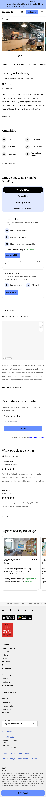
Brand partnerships (9, 692)
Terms (13, 753)
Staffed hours (7, 89)
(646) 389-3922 (8, 737)
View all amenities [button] (9, 163)
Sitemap (34, 759)
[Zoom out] (41, 329)
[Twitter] (26, 610)
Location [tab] (32, 64)
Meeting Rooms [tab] (23, 202)
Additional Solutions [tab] (23, 209)
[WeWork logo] (7, 12)
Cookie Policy (23, 753)
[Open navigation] (42, 12)
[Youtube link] (3, 610)
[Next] (5, 4)
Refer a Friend (7, 685)
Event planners (8, 689)
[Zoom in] (41, 324)
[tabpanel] (23, 41)
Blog (3, 665)
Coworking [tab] (23, 196)
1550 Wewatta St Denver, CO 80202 (15, 316)
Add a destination (12, 416)
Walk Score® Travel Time (36, 437)
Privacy (4, 753)
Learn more (20, 6)
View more (6, 117)
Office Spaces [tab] (18, 64)
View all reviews (8, 517)
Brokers (5, 679)
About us (5, 651)
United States (19, 603)
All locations (7, 603)
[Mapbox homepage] (7, 358)
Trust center (7, 668)
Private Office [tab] (23, 190)
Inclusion (5, 655)
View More (40, 481)
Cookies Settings (8, 759)
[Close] (42, 4)
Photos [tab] (5, 64)
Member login (7, 706)
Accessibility (23, 759)
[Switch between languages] (22, 12)
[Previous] (3, 4)
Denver (29, 603)
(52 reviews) (13, 456)
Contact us (6, 703)
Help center (6, 709)
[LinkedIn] (33, 610)
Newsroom (6, 662)
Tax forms (5, 713)
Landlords (6, 682)
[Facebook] (10, 610)
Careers (5, 658)
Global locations (8, 648)
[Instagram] (18, 610)
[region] (23, 340)
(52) (9, 84)
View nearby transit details (12, 387)
